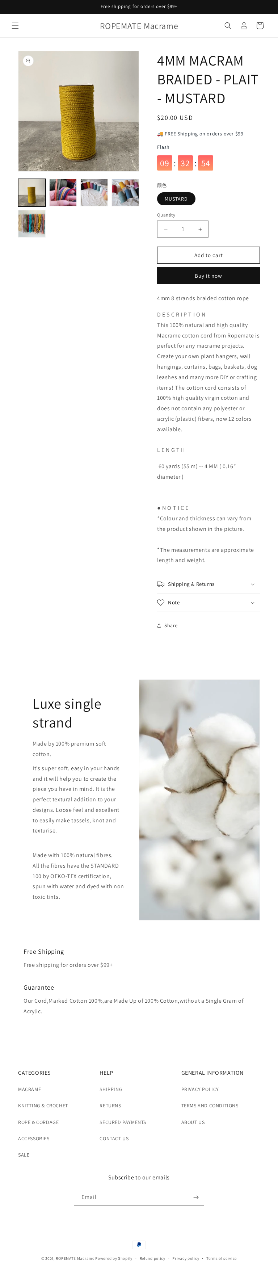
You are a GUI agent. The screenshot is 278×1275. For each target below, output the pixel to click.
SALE (23, 1155)
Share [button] (171, 625)
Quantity (166, 215)
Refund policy (152, 1258)
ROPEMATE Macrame (75, 1258)
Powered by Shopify (113, 1258)
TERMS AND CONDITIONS (210, 1105)
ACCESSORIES (34, 1138)
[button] (15, 26)
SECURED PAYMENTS (123, 1122)
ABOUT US (193, 1122)
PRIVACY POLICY (200, 1089)
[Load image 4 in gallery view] (125, 192)
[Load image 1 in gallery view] (32, 192)
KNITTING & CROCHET (43, 1105)
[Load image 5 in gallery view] (32, 224)
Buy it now (208, 275)
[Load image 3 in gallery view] (94, 192)
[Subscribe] (196, 1197)
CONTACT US (114, 1138)
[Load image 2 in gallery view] (63, 192)
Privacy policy (185, 1258)
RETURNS (110, 1105)
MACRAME (29, 1089)
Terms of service (221, 1258)
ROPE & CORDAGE (38, 1122)
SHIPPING (111, 1089)
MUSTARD (176, 199)
